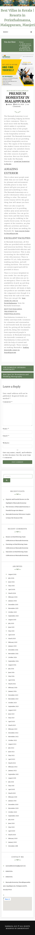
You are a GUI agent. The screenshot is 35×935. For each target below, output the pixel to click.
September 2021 (13, 774)
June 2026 (11, 582)
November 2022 (13, 736)
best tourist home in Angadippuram (17, 232)
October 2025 (12, 612)
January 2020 (12, 842)
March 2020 (12, 834)
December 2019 (13, 846)
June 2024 (11, 672)
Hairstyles (9, 552)
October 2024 (12, 657)
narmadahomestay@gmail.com (16, 866)
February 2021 (12, 797)
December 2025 (13, 604)
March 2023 (12, 725)
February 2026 (12, 597)
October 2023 (12, 702)
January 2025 (12, 646)
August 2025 (12, 619)
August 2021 (12, 778)
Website (6, 443)
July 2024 (11, 668)
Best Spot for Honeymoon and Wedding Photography (16, 375)
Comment (7, 402)
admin (9, 104)
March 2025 (12, 638)
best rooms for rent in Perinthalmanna (14, 300)
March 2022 (12, 763)
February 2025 (12, 642)
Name (6, 429)
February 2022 (12, 767)
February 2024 (12, 687)
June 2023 (11, 714)
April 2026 (11, 589)
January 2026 (12, 601)
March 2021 (12, 793)
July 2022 (11, 748)
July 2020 (11, 819)
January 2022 (12, 770)
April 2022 (11, 759)
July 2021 (11, 782)
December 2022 (13, 733)
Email (6, 436)
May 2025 (11, 631)
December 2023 (13, 695)
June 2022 (11, 751)
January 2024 (12, 691)
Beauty (8, 537)
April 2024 (11, 680)
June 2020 (11, 823)
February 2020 (12, 838)
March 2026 (12, 593)
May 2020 (11, 827)
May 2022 (11, 755)
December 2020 (13, 804)
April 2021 (11, 789)
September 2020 (13, 816)
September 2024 (13, 661)
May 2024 (11, 676)
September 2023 (13, 706)
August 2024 (12, 665)
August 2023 (12, 710)
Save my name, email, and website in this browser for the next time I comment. (17, 455)
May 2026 (11, 586)
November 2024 (13, 653)
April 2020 (11, 831)
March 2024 (12, 684)
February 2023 (12, 729)
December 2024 (13, 650)
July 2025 (11, 623)
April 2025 (11, 635)
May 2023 (11, 718)
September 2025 (13, 616)
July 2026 (11, 578)
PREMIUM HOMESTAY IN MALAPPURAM (17, 97)
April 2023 (11, 721)
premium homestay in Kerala (17, 163)
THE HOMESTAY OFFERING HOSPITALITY (14, 368)
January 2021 (12, 801)
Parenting (9, 544)
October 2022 (12, 740)
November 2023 (13, 699)
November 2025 (13, 608)
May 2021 (11, 785)
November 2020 (13, 808)
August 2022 (12, 744)
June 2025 (11, 627)
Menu (5, 32)
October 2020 (12, 812)
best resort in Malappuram (17, 91)
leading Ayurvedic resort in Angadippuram (16, 350)
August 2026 (12, 574)
